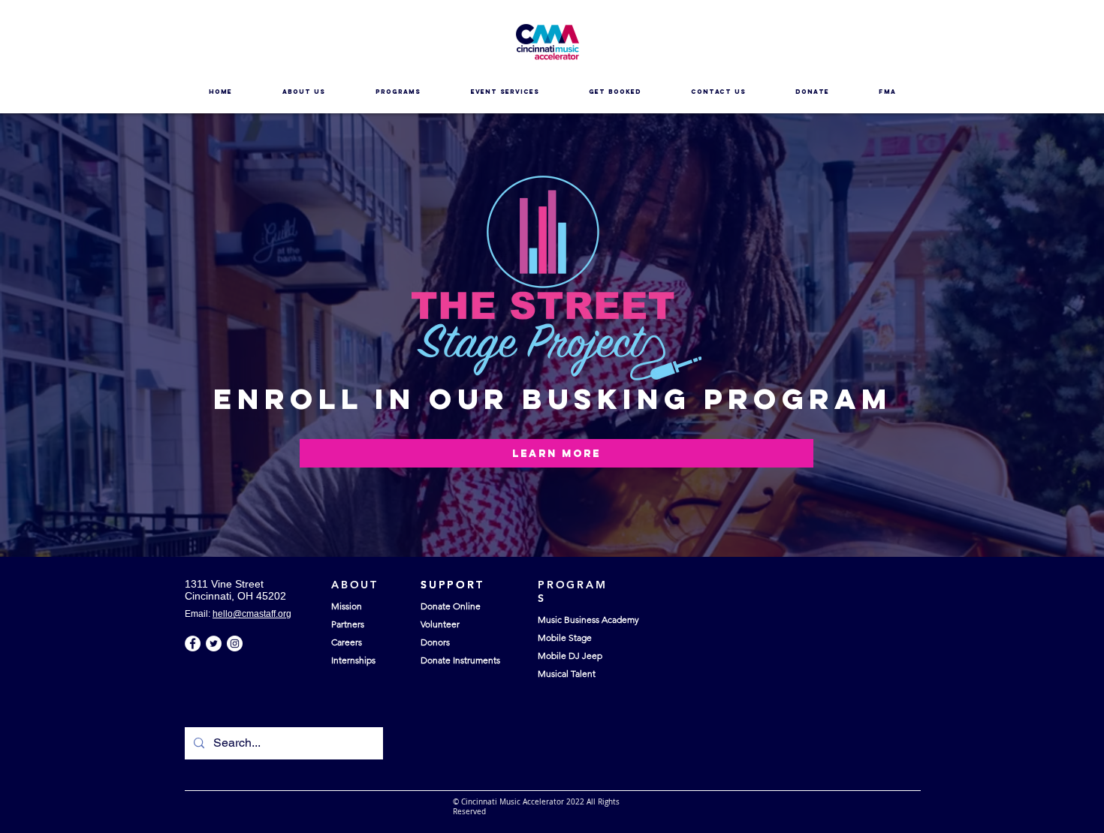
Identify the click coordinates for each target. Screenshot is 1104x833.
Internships (353, 660)
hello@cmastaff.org (252, 614)
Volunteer (440, 624)
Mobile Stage (565, 637)
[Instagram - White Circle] (235, 643)
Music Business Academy (588, 619)
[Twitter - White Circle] (214, 643)
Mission (346, 606)
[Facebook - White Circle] (193, 643)
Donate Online (451, 606)
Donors (435, 642)
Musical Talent (567, 673)
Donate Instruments (460, 660)
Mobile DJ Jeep (570, 655)
